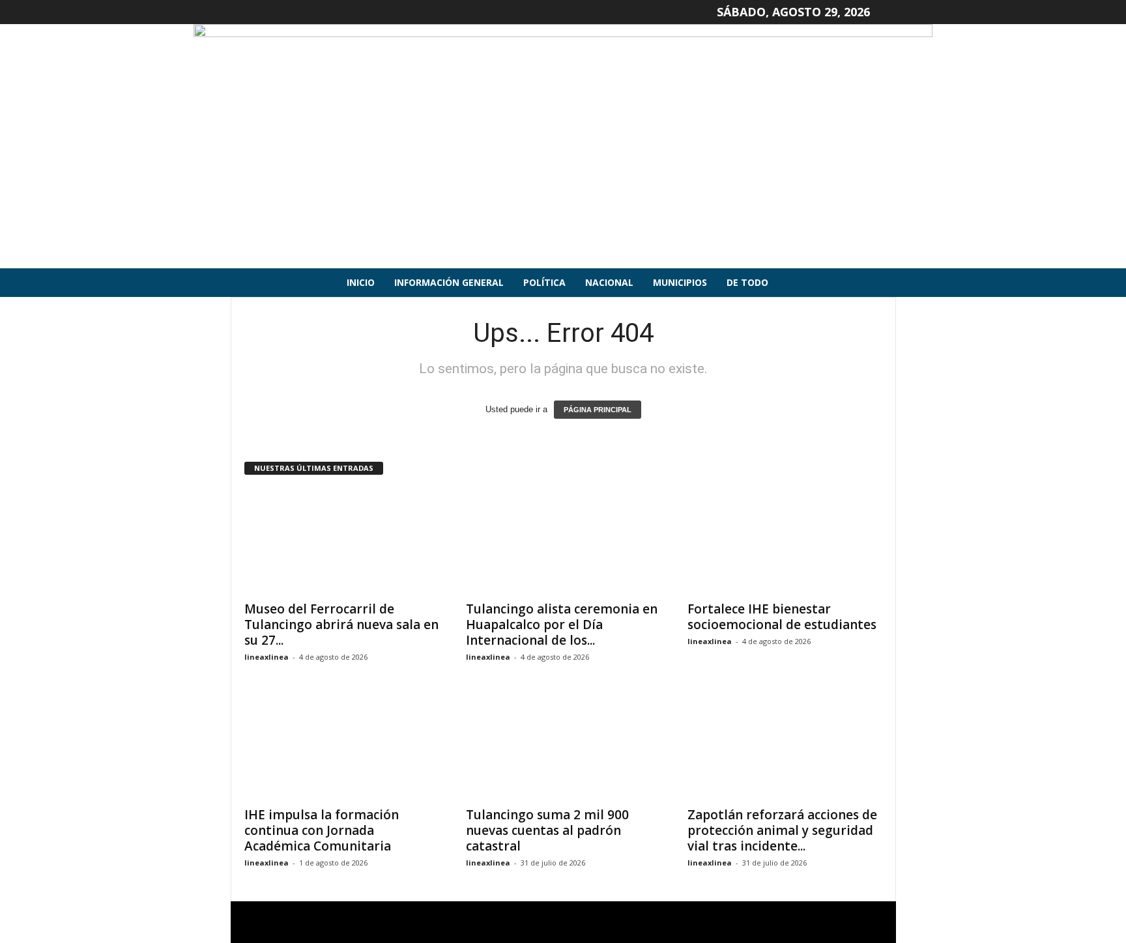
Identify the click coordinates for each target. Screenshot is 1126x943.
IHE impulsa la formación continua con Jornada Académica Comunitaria (321, 830)
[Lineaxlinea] (563, 146)
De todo (747, 282)
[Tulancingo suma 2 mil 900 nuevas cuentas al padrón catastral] (563, 747)
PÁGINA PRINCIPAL (597, 410)
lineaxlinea (266, 657)
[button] (876, 282)
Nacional (609, 282)
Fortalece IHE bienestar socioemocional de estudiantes (781, 616)
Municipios (680, 282)
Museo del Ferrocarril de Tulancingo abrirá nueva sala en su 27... (341, 624)
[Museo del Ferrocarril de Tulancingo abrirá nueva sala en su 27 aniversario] (342, 541)
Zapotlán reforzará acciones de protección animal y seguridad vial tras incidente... (782, 830)
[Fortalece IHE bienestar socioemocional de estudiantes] (785, 541)
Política (544, 282)
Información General (449, 282)
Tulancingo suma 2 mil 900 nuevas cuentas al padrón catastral (547, 830)
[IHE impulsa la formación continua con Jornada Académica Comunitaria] (342, 747)
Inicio (361, 282)
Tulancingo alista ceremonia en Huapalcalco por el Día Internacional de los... (561, 624)
